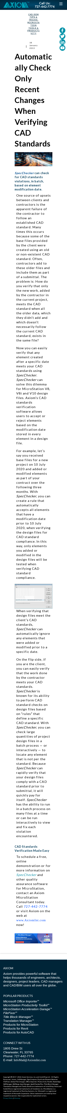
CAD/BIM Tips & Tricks (33, 17)
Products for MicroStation (20, 1024)
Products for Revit (15, 1028)
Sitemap (17, 1098)
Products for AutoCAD (18, 1032)
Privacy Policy (8, 1098)
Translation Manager (18, 1020)
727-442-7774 (36, 906)
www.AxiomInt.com (31, 920)
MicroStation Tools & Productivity (33, 28)
